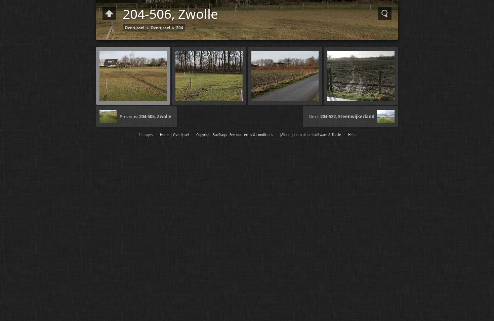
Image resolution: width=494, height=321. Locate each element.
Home (164, 135)
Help (352, 135)
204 (179, 27)
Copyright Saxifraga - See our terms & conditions (234, 135)
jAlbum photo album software (303, 135)
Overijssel (135, 27)
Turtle (336, 135)
